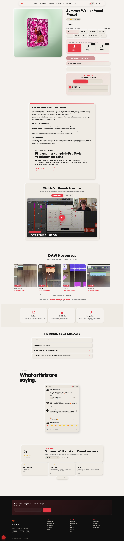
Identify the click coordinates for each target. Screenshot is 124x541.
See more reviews (62, 478)
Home (35, 3)
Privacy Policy (96, 521)
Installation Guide (50, 523)
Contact (71, 525)
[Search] (96, 3)
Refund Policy (96, 523)
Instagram (15, 531)
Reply (51, 392)
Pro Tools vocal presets (93, 290)
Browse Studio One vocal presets (75, 294)
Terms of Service (96, 525)
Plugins (51, 3)
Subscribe (47, 510)
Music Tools (69, 3)
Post (76, 429)
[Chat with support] (4, 537)
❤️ (48, 425)
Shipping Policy (96, 527)
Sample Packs (60, 3)
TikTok (28, 531)
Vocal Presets (43, 3)
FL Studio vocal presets (44, 290)
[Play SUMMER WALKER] (70, 87)
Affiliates (72, 529)
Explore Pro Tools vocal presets (45, 169)
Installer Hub (72, 521)
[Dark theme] (93, 3)
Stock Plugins (68, 195)
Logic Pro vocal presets (69, 290)
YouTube (22, 531)
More (76, 3)
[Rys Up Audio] (21, 3)
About (71, 531)
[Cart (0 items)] (102, 3)
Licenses (72, 527)
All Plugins (49, 529)
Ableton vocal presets (19, 290)
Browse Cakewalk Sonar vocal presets (59, 299)
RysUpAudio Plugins (57, 195)
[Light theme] (91, 3)
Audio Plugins (50, 527)
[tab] (74, 48)
